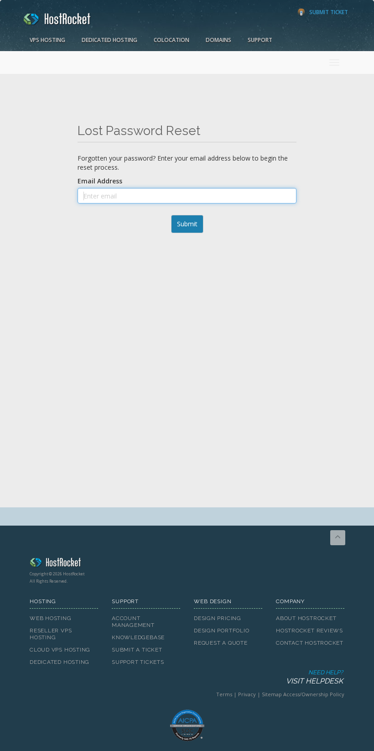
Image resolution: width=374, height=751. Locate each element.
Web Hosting (51, 618)
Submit (187, 223)
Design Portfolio (221, 630)
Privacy (247, 694)
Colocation (171, 40)
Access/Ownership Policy (313, 694)
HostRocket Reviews (309, 630)
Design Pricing (217, 618)
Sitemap (272, 694)
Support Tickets (138, 662)
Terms (224, 694)
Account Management (133, 621)
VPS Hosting (47, 40)
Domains (218, 40)
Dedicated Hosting (109, 40)
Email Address (100, 181)
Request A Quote (221, 643)
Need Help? (314, 677)
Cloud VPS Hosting (60, 650)
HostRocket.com (187, 564)
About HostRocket (306, 618)
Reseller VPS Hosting (51, 634)
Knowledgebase (138, 637)
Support (260, 40)
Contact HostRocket (309, 643)
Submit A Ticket (137, 650)
